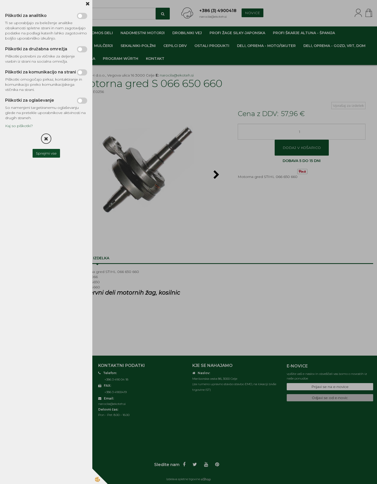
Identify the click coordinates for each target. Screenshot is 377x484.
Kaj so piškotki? (19, 126)
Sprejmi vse (46, 153)
